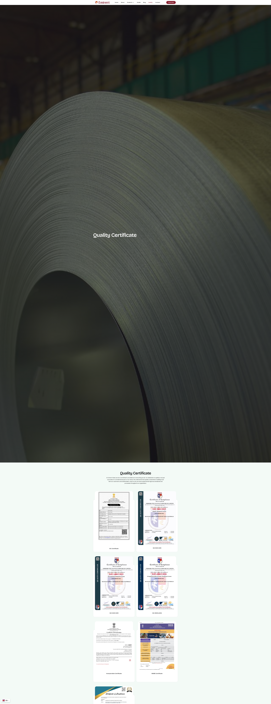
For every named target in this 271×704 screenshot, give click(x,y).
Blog (144, 2)
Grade (139, 2)
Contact (157, 2)
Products (129, 2)
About (122, 2)
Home (116, 2)
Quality (150, 2)
